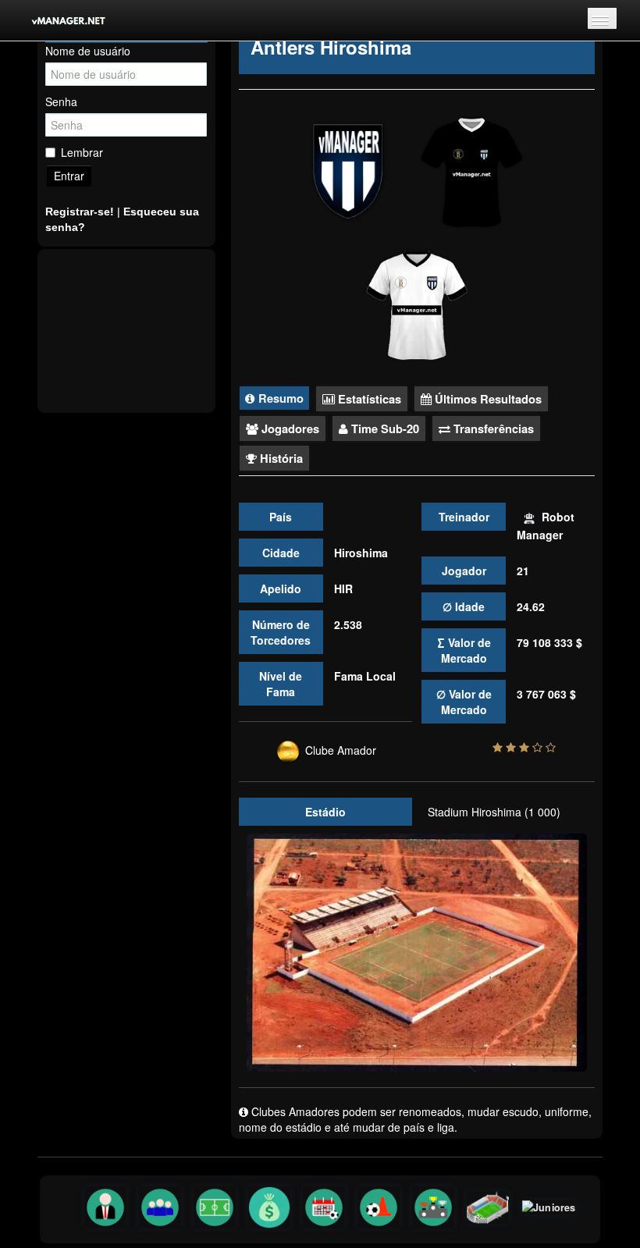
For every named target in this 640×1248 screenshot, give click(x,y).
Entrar (69, 175)
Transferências (492, 428)
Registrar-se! (79, 211)
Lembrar (82, 152)
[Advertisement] (126, 331)
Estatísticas (368, 398)
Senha (61, 101)
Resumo (279, 398)
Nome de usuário (87, 51)
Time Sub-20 (383, 428)
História (280, 458)
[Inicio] (58, 20)
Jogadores (288, 428)
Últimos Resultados (487, 398)
